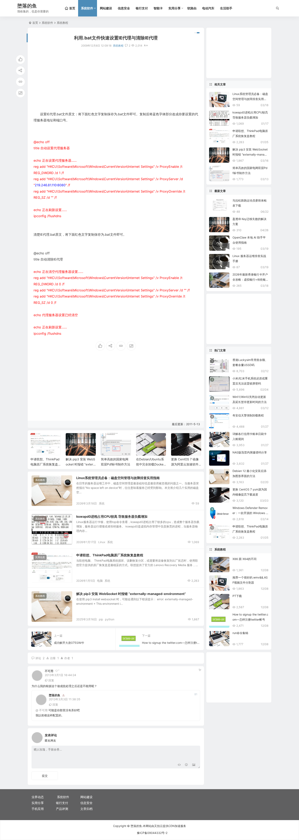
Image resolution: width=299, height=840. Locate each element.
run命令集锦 (240, 633)
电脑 (100, 580)
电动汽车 (208, 8)
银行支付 (142, 8)
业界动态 (38, 797)
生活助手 (226, 8)
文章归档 (86, 809)
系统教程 (62, 22)
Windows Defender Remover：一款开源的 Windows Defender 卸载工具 (250, 513)
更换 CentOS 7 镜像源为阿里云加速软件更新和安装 (185, 464)
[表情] (186, 765)
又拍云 (158, 826)
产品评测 (62, 809)
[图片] (193, 765)
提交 (45, 775)
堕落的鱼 (54, 695)
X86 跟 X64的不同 (244, 559)
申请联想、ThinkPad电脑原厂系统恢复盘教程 (45, 464)
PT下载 (237, 596)
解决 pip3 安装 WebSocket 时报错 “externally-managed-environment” (131, 594)
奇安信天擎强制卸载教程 (248, 415)
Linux (101, 542)
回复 (51, 680)
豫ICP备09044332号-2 (152, 833)
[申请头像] (196, 736)
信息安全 (124, 8)
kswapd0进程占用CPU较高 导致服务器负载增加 (111, 516)
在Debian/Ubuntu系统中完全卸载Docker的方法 (150, 464)
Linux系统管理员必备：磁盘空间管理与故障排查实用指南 (118, 478)
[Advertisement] (115, 79)
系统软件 (87, 8)
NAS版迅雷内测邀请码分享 (249, 452)
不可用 (43, 710)
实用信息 (40, 557)
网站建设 (106, 8)
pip (101, 619)
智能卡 (158, 8)
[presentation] (177, 439)
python (109, 619)
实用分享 (174, 8)
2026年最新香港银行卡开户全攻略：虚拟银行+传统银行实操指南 (250, 279)
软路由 (191, 8)
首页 (35, 22)
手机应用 (38, 809)
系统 (102, 503)
